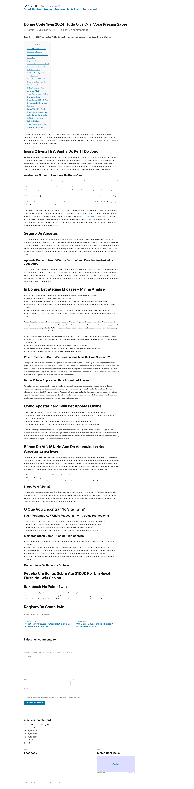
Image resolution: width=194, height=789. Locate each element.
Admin (30, 29)
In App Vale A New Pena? (36, 109)
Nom (26, 679)
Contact (77, 9)
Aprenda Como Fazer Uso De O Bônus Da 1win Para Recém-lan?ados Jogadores (38, 67)
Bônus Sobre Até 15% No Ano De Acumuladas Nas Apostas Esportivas (37, 103)
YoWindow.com (101, 772)
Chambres (36, 9)
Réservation (60, 9)
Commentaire (28, 656)
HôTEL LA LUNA (31, 6)
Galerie (70, 9)
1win (110, 325)
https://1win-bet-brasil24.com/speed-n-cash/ (93, 216)
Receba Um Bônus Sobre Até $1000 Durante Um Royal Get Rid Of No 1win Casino (37, 115)
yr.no (134, 772)
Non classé (47, 614)
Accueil (27, 9)
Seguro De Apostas (33, 61)
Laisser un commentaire (74, 29)
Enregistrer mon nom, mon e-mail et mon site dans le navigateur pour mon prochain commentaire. (53, 697)
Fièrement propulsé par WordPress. (44, 783)
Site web (26, 688)
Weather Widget (116, 764)
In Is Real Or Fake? (33, 121)
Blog (84, 9)
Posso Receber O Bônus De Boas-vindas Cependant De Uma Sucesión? (36, 82)
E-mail (74, 679)
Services (48, 9)
